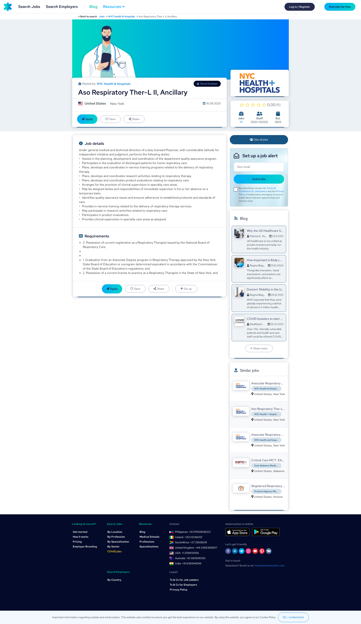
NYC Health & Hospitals (121, 16)
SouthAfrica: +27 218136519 (191, 542)
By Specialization (118, 541)
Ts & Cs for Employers (183, 584)
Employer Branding (85, 546)
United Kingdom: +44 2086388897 (196, 547)
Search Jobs (29, 6)
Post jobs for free (340, 6)
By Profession (116, 536)
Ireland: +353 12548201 (188, 537)
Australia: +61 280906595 (190, 558)
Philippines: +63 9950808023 (193, 532)
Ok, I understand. (293, 617)
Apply (89, 119)
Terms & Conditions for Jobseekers (257, 190)
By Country (114, 579)
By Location (114, 532)
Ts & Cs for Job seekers (184, 579)
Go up (188, 289)
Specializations (149, 546)
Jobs (102, 16)
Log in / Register (299, 6)
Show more (260, 348)
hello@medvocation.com (270, 565)
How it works (80, 536)
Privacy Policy (178, 589)
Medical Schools (149, 536)
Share (135, 119)
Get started (80, 532)
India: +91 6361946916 (188, 563)
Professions (147, 541)
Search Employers (62, 6)
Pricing (77, 541)
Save (112, 119)
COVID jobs (114, 551)
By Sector (113, 546)
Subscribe (259, 179)
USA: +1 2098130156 (187, 553)
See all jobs (261, 139)
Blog (93, 6)
